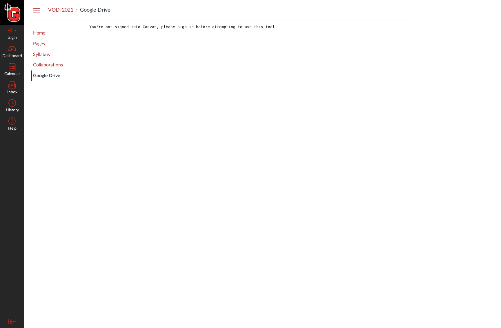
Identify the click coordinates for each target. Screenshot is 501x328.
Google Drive (46, 75)
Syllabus (41, 54)
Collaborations (48, 65)
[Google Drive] (250, 174)
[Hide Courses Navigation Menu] (36, 10)
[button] (12, 106)
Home (39, 33)
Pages (39, 43)
